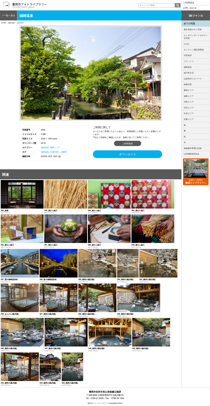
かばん (187, 43)
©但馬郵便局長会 (191, 153)
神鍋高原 (188, 84)
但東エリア (189, 119)
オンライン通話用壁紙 (194, 49)
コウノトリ (189, 61)
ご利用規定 (188, 2)
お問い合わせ (190, 7)
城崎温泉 (45, 147)
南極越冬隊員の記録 (193, 148)
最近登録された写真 (193, 29)
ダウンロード (127, 154)
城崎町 (64, 151)
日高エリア (189, 107)
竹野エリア (189, 101)
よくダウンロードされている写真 (196, 36)
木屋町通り (55, 151)
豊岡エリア (189, 90)
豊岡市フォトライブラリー (98, 403)
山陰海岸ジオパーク (193, 78)
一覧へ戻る (9, 15)
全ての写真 (189, 23)
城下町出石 (189, 72)
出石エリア (189, 113)
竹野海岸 (188, 55)
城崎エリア (55, 147)
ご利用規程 (127, 143)
